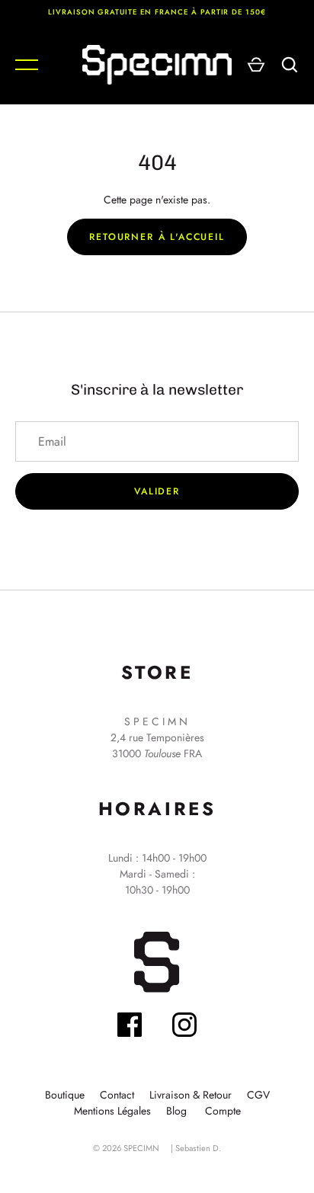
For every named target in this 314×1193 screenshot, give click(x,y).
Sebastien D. (198, 1148)
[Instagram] (184, 1026)
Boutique (65, 1094)
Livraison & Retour (190, 1094)
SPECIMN (141, 1148)
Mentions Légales (112, 1110)
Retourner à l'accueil (157, 237)
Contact (117, 1094)
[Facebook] (129, 1026)
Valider (157, 491)
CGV (258, 1094)
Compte (223, 1110)
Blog (176, 1110)
